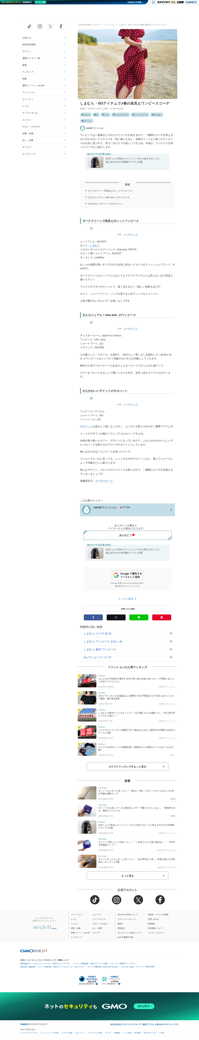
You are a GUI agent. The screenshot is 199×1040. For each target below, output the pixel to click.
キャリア (26, 147)
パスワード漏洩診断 (80, 963)
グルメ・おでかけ (31, 126)
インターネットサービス (28, 1033)
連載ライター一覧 (31, 58)
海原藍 (172, 799)
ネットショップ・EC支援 (49, 1033)
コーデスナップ (130, 234)
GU (96, 115)
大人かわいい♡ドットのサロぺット (105, 203)
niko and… (157, 115)
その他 (161, 1033)
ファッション (29, 92)
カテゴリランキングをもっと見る (127, 766)
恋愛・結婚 (27, 133)
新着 (24, 65)
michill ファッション (95, 128)
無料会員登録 (29, 44)
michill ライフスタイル (166, 850)
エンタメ (26, 119)
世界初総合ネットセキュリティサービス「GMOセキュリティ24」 (45, 963)
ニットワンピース (141, 115)
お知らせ (26, 37)
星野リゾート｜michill (33, 85)
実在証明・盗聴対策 (28, 967)
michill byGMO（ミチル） (89, 24)
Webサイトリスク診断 (99, 963)
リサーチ (108, 1033)
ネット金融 (127, 1033)
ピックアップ (29, 154)
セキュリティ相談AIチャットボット (123, 963)
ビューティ (27, 99)
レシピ (25, 106)
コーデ (106, 115)
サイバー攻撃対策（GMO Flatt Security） (103, 967)
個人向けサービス (150, 1033)
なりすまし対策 (127, 967)
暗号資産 (137, 1033)
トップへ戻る (126, 598)
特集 (24, 78)
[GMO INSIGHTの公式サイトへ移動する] (33, 951)
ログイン (26, 51)
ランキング (27, 71)
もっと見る (127, 875)
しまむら (86, 115)
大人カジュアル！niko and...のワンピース (109, 197)
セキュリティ (80, 1033)
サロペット (87, 121)
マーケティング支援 (95, 1033)
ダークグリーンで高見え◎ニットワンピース (110, 190)
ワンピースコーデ (121, 115)
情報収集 (117, 1033)
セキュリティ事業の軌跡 (145, 967)
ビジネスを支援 (66, 1033)
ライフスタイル (30, 112)
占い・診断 (27, 140)
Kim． (172, 755)
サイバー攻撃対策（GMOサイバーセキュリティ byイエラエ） (61, 967)
